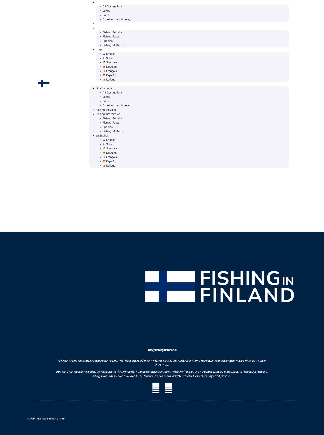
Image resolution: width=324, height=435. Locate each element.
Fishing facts (111, 36)
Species (108, 41)
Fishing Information (111, 28)
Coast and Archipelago (117, 19)
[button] (189, 84)
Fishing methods (113, 45)
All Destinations (113, 6)
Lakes (106, 10)
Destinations (104, 88)
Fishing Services (109, 23)
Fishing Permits (112, 32)
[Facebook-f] (156, 388)
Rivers (106, 15)
